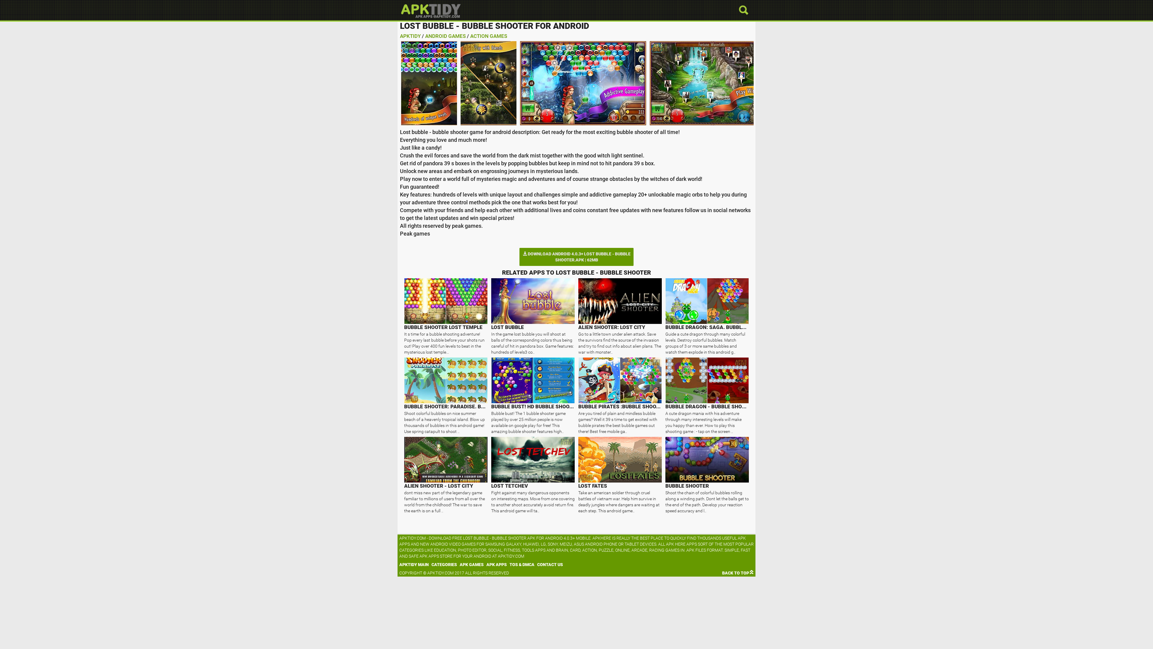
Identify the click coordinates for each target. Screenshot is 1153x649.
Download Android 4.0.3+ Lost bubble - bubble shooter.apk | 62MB (579, 256)
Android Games (445, 36)
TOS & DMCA (522, 564)
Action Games (488, 36)
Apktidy (410, 36)
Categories (444, 564)
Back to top (735, 573)
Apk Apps (496, 564)
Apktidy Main (414, 564)
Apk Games (472, 564)
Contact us (550, 564)
